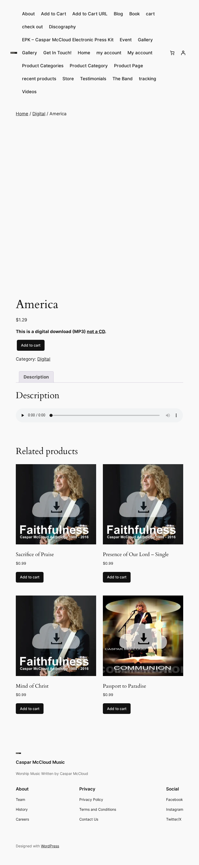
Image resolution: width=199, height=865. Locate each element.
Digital (38, 113)
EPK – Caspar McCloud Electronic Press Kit (67, 39)
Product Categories (42, 65)
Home (84, 52)
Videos (29, 91)
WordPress (50, 846)
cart (150, 13)
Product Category (89, 65)
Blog (118, 13)
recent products (39, 78)
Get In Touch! (57, 52)
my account (108, 52)
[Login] (183, 52)
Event (126, 39)
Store (68, 78)
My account (139, 52)
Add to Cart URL (90, 13)
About (28, 13)
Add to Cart (53, 13)
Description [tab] (36, 377)
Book (134, 13)
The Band (122, 78)
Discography (62, 26)
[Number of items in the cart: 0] (172, 52)
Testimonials (93, 78)
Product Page (128, 65)
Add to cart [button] (29, 577)
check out (32, 26)
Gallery (145, 39)
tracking (147, 78)
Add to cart (30, 345)
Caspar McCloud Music (40, 762)
